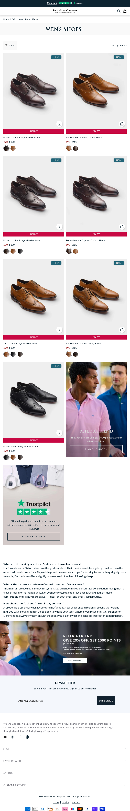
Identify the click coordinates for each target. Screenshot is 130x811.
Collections (17, 19)
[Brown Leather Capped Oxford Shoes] (96, 194)
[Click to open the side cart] (125, 11)
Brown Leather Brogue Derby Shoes (22, 240)
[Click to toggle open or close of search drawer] (119, 11)
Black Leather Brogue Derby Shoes (21, 446)
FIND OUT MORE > (96, 449)
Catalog (65, 802)
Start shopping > (33, 536)
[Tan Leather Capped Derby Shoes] (96, 297)
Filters (12, 45)
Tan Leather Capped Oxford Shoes (84, 137)
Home (56, 802)
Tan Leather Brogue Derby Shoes (20, 343)
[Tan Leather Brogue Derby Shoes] (33, 297)
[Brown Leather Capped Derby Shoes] (33, 91)
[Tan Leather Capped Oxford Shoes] (96, 91)
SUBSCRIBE (106, 700)
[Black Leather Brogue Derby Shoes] (33, 400)
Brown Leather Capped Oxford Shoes (85, 240)
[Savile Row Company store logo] (65, 11)
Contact (76, 802)
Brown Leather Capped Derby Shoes (22, 137)
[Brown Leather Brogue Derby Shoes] (33, 194)
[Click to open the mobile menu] (5, 11)
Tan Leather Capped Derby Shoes (83, 343)
